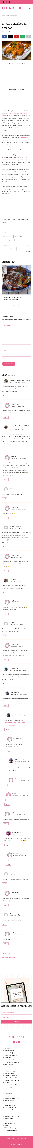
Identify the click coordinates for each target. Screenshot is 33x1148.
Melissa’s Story (22, 1138)
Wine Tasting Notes (10, 1130)
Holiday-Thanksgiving (11, 1078)
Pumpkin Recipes (9, 1103)
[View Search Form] (30, 2)
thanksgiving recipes (8, 240)
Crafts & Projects (9, 1053)
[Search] (28, 953)
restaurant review (10, 1105)
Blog (7, 15)
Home (3, 15)
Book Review (8, 1048)
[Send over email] (22, 36)
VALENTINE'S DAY (10, 1123)
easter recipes (18, 236)
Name (5, 350)
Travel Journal (8, 1121)
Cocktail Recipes (9, 1050)
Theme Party (8, 1118)
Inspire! (6, 1082)
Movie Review (8, 1087)
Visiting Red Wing (10, 1128)
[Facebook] (3, 2)
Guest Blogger (8, 1064)
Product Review (9, 1100)
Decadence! (13, 15)
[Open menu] (29, 8)
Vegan (6, 1125)
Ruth (11, 579)
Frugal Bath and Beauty (12, 1062)
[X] (6, 2)
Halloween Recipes (10, 1071)
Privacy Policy (10, 1138)
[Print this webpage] (28, 36)
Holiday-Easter (9, 1073)
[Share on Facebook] (4, 36)
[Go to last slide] (4, 284)
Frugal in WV (14, 526)
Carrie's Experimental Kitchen (20, 426)
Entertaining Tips (10, 1060)
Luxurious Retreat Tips (11, 1085)
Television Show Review (11, 1116)
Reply (4, 395)
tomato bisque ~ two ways (25, 248)
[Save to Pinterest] (16, 36)
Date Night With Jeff (11, 1055)
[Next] (29, 284)
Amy (11, 488)
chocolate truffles (7, 247)
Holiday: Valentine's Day (12, 1080)
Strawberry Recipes (10, 1110)
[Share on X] (10, 36)
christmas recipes (7, 236)
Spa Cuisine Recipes (10, 1107)
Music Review (8, 1093)
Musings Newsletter (10, 1096)
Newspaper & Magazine (11, 1098)
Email (5, 358)
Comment (6, 325)
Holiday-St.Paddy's (10, 1075)
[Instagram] (9, 2)
